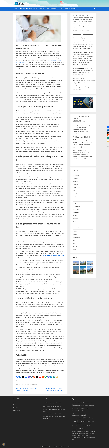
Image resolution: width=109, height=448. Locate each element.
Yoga (83, 161)
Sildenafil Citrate (83, 156)
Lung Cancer (76, 144)
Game (47, 8)
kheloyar (75, 142)
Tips (74, 243)
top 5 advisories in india (77, 158)
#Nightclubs (87, 116)
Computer (75, 184)
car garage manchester (77, 129)
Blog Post (67, 8)
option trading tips (84, 154)
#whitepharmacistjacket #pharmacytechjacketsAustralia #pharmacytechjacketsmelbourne (79, 122)
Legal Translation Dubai (83, 142)
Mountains (75, 218)
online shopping (85, 152)
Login (60, 8)
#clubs (77, 116)
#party (78, 118)
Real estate (76, 225)
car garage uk (84, 129)
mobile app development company (79, 150)
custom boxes (76, 131)
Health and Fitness (31, 8)
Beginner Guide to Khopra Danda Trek (52, 414)
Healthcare (76, 140)
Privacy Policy (16, 410)
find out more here (88, 34)
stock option (89, 156)
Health (87, 137)
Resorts (22, 8)
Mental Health (76, 147)
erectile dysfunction (85, 134)
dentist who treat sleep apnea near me (27, 384)
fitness (81, 137)
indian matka (90, 140)
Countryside (76, 187)
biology (89, 125)
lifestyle (90, 142)
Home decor (76, 212)
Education (76, 134)
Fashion (76, 137)
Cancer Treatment (84, 127)
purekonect (75, 156)
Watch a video (77, 34)
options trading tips (76, 154)
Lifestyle (75, 215)
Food (74, 200)
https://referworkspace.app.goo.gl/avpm (84, 80)
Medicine (81, 144)
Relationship (54, 8)
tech (74, 240)
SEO (78, 156)
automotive (83, 125)
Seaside (75, 234)
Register (73, 8)
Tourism (16, 8)
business (75, 127)
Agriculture (76, 175)
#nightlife (74, 118)
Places (74, 221)
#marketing (82, 116)
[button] (17, 377)
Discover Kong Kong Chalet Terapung (52, 406)
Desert (74, 190)
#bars (74, 116)
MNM (82, 147)
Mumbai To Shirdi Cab (77, 152)
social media (76, 237)
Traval (74, 249)
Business (41, 8)
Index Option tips (84, 140)
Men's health (87, 144)
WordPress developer (77, 161)
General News (21, 381)
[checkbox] (3, 444)
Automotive (76, 178)
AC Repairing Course (77, 125)
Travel (85, 158)
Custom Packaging (84, 131)
